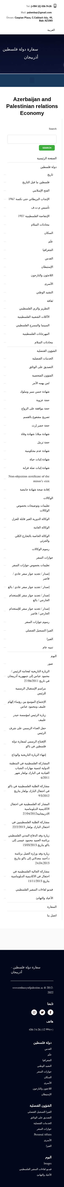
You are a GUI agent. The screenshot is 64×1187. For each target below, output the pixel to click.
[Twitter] (42, 1012)
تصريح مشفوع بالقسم (36, 417)
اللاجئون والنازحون (42, 275)
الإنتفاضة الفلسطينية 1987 (33, 216)
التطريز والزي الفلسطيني (34, 308)
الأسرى (48, 284)
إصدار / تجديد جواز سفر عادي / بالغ (28, 587)
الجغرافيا (48, 250)
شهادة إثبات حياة (39, 459)
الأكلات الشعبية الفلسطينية (33, 317)
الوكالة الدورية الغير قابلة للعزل (30, 519)
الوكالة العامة (41, 527)
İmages (48, 1163)
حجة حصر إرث (40, 425)
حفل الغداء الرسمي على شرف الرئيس (27, 730)
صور (50, 663)
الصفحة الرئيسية (47, 158)
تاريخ (50, 174)
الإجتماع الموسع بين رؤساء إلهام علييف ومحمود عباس (27, 704)
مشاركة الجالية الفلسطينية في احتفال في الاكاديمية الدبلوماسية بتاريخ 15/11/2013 (30, 876)
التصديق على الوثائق (41, 367)
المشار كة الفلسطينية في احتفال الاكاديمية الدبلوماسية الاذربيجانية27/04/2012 (29, 809)
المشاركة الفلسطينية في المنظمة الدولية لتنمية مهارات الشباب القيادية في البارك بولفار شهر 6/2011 (29, 770)
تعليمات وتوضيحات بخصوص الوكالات (33, 508)
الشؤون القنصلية (47, 351)
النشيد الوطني (44, 292)
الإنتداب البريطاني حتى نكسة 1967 (28, 199)
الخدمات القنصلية (42, 358)
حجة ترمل (43, 442)
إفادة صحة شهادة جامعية (34, 489)
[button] (32, 80)
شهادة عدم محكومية (37, 451)
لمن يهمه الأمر (40, 383)
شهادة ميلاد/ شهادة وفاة (35, 434)
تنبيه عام (48, 647)
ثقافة (50, 301)
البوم (54, 656)
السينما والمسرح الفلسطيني (32, 325)
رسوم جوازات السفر (37, 622)
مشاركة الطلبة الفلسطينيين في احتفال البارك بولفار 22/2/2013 (30, 824)
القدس (49, 258)
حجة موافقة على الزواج (35, 408)
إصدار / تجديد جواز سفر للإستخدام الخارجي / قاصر (29, 611)
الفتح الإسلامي (41, 190)
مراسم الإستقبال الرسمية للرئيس (30, 691)
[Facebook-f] (50, 1012)
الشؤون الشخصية (42, 375)
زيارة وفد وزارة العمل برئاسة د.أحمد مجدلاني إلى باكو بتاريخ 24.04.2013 (31, 858)
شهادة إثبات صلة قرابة (36, 468)
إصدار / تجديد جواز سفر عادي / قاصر (31, 576)
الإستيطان (47, 267)
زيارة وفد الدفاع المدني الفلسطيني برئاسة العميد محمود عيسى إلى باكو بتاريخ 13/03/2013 (28, 840)
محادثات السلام (40, 224)
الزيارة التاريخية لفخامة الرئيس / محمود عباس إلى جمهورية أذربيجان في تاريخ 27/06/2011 (28, 676)
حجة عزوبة (42, 400)
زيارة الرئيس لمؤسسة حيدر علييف (29, 717)
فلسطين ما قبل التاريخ (35, 182)
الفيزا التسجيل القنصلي (39, 630)
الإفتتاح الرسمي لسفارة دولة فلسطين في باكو (29, 744)
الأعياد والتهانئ (44, 898)
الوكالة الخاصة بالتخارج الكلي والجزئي (32, 538)
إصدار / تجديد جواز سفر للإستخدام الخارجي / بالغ (29, 598)
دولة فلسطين (48, 167)
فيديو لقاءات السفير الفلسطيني (34, 889)
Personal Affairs (43, 1134)
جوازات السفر (44, 557)
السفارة (52, 907)
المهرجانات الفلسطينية (36, 334)
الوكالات (48, 498)
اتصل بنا (52, 915)
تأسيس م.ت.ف (40, 207)
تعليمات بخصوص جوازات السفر (30, 565)
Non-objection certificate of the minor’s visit (29, 479)
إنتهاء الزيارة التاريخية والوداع (29, 755)
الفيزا (50, 639)
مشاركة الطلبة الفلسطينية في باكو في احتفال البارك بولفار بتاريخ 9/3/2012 (28, 791)
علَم (50, 241)
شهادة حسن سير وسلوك (34, 391)
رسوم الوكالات (40, 549)
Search (53, 128)
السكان (48, 233)
